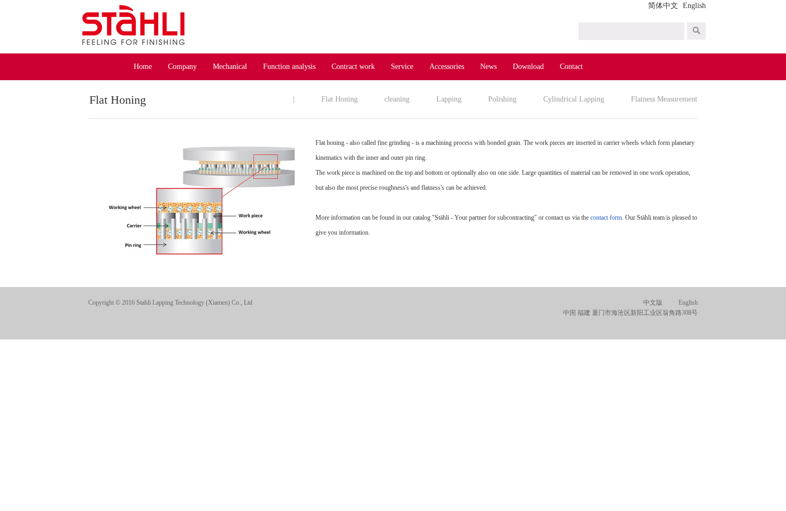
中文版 (652, 302)
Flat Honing (339, 99)
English (694, 6)
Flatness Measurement (664, 99)
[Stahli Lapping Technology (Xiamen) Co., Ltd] (135, 26)
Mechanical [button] (230, 67)
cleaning (397, 99)
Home (143, 67)
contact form (606, 217)
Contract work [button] (353, 67)
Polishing (502, 99)
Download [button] (528, 67)
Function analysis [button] (289, 67)
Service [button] (402, 67)
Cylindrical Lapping (573, 99)
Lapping (448, 99)
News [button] (488, 67)
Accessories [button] (446, 67)
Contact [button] (571, 67)
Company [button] (182, 67)
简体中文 (663, 6)
